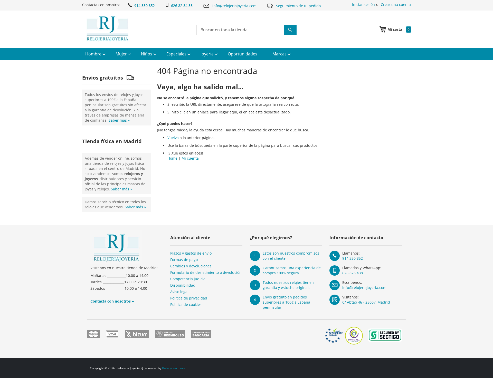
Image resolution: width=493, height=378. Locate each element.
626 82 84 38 (182, 5)
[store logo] (107, 28)
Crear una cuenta (396, 4)
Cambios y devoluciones (191, 266)
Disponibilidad (182, 285)
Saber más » (119, 120)
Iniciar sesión (363, 4)
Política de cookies (186, 304)
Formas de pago (184, 259)
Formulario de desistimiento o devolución (206, 272)
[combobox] (246, 30)
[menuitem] (94, 54)
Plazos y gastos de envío (191, 253)
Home (172, 158)
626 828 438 (352, 272)
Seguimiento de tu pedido (298, 5)
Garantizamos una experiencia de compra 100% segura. (292, 270)
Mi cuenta (190, 158)
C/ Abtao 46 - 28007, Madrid (366, 302)
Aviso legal (179, 291)
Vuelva (173, 137)
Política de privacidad (188, 298)
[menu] (246, 54)
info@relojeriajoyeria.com (234, 5)
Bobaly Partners (173, 368)
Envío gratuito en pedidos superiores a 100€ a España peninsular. (286, 302)
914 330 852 (144, 5)
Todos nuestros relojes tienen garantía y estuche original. (288, 285)
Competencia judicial (188, 278)
